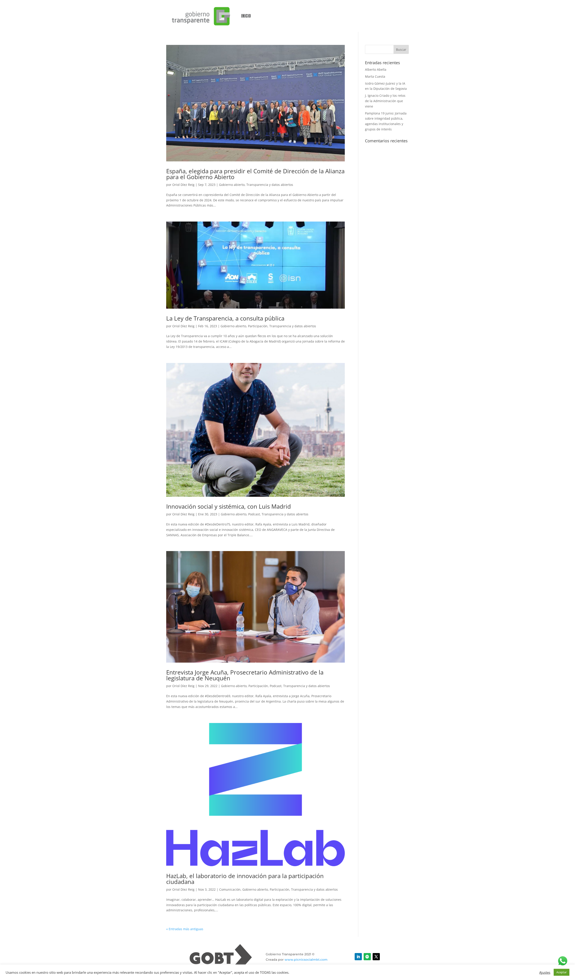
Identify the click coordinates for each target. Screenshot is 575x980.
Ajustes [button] (544, 972)
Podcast (254, 514)
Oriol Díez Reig (183, 184)
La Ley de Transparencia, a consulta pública (225, 318)
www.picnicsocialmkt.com (306, 960)
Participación (258, 326)
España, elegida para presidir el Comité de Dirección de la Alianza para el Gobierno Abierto (255, 174)
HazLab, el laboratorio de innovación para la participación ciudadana (245, 879)
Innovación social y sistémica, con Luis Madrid (228, 506)
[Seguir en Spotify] (367, 956)
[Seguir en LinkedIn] (358, 956)
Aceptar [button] (561, 972)
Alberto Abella (375, 69)
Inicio (246, 16)
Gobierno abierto (232, 184)
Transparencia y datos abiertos (269, 184)
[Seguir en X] (376, 956)
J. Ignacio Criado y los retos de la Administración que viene (385, 100)
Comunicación (230, 889)
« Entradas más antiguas (184, 929)
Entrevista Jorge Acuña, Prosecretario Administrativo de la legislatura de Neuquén (244, 675)
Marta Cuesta (375, 76)
